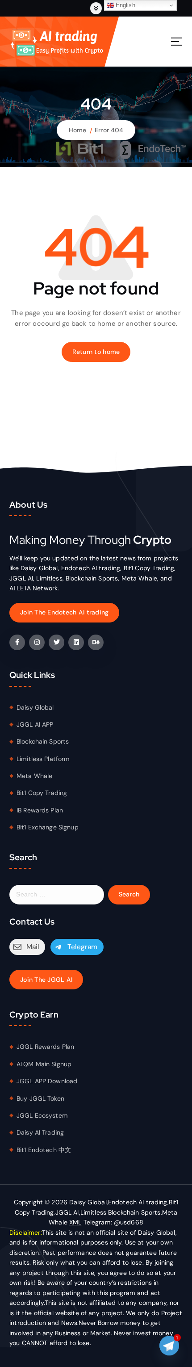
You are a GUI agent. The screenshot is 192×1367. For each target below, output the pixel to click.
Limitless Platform (43, 759)
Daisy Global (35, 707)
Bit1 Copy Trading (42, 793)
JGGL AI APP (35, 724)
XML (75, 1222)
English (124, 5)
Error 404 (109, 130)
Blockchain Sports (43, 741)
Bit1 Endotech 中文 (44, 1150)
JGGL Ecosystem (42, 1115)
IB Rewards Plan (40, 810)
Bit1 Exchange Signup (48, 827)
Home (78, 130)
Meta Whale (34, 776)
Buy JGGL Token (40, 1098)
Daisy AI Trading (40, 1132)
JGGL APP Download (47, 1081)
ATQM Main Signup (44, 1064)
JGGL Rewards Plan (45, 1047)
